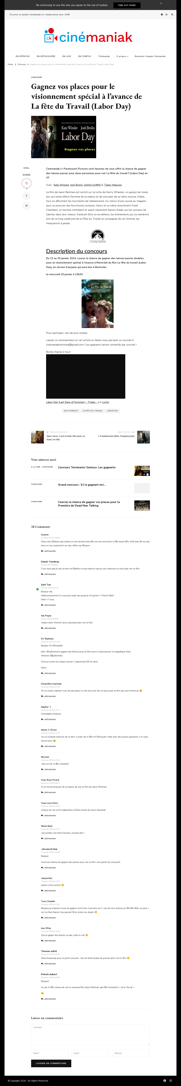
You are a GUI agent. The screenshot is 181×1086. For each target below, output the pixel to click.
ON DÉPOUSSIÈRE (46, 56)
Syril (26, 168)
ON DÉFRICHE (23, 56)
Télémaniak (104, 56)
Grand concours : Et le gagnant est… (82, 485)
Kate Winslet (61, 185)
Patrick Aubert (49, 974)
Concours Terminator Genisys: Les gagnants (87, 467)
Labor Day (112, 411)
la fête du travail (93, 411)
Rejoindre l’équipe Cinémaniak (150, 56)
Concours (36, 77)
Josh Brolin (76, 185)
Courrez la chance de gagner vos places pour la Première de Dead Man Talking (89, 503)
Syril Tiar (46, 584)
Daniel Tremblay (50, 561)
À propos (121, 56)
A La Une (35, 467)
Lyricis (105, 402)
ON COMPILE (84, 56)
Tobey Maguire (113, 185)
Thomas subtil (49, 951)
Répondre (50, 551)
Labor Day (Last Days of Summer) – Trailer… (71, 402)
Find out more (127, 5)
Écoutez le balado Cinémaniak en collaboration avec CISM (40, 14)
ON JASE (66, 56)
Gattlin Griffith (92, 185)
